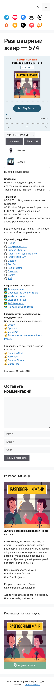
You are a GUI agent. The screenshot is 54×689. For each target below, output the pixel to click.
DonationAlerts (16, 353)
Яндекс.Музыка (17, 250)
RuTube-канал (16, 303)
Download (14, 141)
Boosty (11, 324)
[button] (38, 7)
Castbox (12, 260)
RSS (10, 278)
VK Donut (13, 331)
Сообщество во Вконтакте (23, 292)
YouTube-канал (16, 296)
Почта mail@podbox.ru (21, 306)
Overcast (13, 271)
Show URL (32, 141)
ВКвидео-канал (17, 299)
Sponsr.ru (13, 328)
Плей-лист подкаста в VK (22, 253)
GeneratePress (32, 684)
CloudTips (13, 363)
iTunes (11, 243)
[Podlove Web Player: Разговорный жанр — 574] (27, 93)
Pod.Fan (12, 264)
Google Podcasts (17, 246)
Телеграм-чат (16, 289)
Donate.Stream (16, 360)
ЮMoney (13, 356)
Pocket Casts (15, 267)
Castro (11, 275)
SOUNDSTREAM (17, 257)
